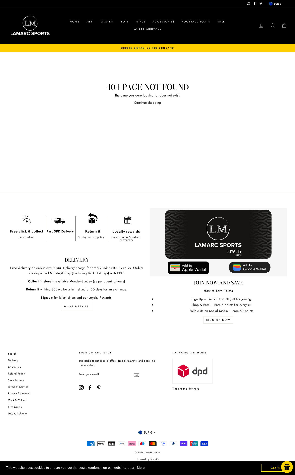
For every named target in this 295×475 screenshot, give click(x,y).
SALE (221, 21)
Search (12, 354)
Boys (125, 21)
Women (107, 21)
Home (74, 21)
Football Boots (196, 21)
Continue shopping (147, 102)
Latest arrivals (148, 29)
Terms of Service (18, 387)
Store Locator (16, 380)
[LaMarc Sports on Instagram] (81, 387)
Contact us (14, 367)
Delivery (13, 360)
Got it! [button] (275, 467)
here (196, 389)
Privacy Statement (19, 393)
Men (90, 21)
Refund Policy (16, 373)
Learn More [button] (136, 467)
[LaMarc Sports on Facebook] (89, 387)
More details (76, 306)
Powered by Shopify (147, 459)
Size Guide (15, 407)
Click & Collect (17, 400)
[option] (147, 48)
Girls (140, 21)
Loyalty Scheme (17, 413)
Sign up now (218, 320)
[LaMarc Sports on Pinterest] (98, 387)
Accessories (164, 21)
